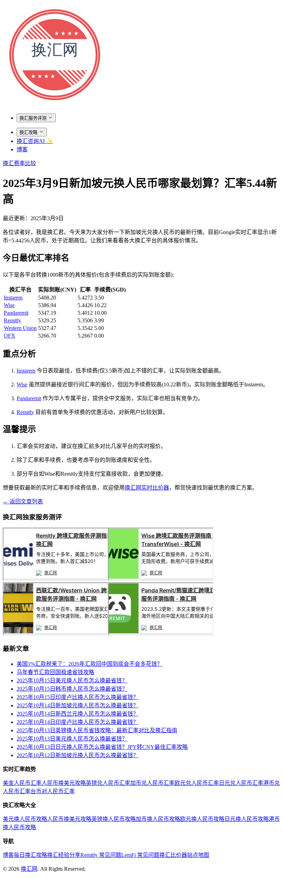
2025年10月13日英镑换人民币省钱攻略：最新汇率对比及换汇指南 (97, 730)
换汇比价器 (173, 855)
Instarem (13, 298)
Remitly (12, 320)
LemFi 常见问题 (140, 855)
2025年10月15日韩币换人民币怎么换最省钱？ (72, 689)
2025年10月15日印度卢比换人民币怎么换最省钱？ (78, 697)
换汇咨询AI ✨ (35, 141)
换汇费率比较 (19, 163)
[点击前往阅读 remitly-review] (55, 579)
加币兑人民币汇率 (152, 783)
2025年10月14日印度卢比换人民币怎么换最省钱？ (78, 722)
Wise (9, 305)
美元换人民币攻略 (25, 819)
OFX (9, 336)
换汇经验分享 (63, 855)
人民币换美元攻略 (64, 783)
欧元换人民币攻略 (202, 819)
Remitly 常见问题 (100, 855)
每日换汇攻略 (30, 855)
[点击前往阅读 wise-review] (160, 579)
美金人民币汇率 (22, 783)
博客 (22, 149)
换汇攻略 (28, 132)
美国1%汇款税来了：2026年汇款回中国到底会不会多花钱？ (89, 664)
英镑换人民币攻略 (113, 819)
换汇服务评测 (32, 118)
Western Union (20, 328)
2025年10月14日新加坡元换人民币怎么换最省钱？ (78, 705)
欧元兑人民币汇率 (197, 783)
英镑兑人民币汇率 (108, 783)
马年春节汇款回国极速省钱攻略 (55, 672)
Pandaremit (16, 313)
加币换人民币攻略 (158, 819)
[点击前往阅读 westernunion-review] (55, 634)
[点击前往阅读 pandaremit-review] (160, 634)
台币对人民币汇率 (52, 791)
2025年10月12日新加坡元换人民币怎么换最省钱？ (78, 755)
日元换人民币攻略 (246, 819)
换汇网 (29, 869)
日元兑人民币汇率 (241, 783)
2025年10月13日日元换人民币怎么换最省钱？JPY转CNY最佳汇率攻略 (102, 747)
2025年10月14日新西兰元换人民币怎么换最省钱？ (78, 714)
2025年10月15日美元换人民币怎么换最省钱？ (72, 680)
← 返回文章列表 (23, 501)
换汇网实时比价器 (147, 488)
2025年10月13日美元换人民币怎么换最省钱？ (72, 739)
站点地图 (198, 855)
